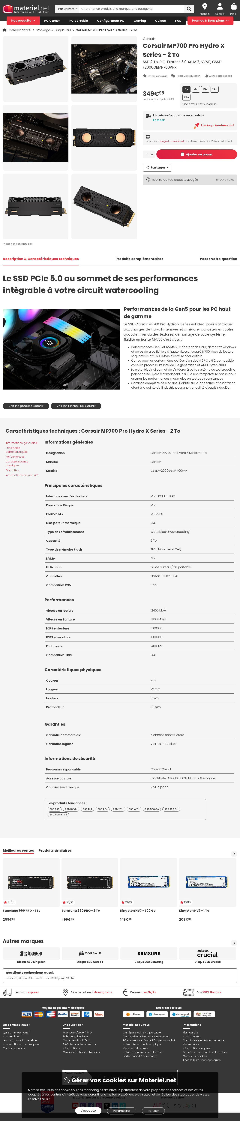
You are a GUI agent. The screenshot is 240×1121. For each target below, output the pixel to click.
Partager (158, 167)
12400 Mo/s (159, 610)
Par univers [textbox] (66, 9)
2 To (154, 540)
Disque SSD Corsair (90, 962)
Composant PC (20, 30)
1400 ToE (157, 646)
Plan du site (190, 1032)
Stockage (43, 30)
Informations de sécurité (22, 475)
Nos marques (192, 1036)
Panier (233, 13)
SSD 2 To (118, 809)
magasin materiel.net (172, 141)
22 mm (155, 689)
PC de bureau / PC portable (171, 567)
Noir (153, 680)
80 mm (156, 707)
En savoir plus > (39, 1099)
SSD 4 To (134, 809)
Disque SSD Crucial (208, 962)
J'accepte (88, 1110)
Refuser (153, 1111)
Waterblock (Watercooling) (170, 532)
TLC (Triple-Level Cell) (166, 549)
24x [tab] (186, 97)
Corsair (149, 38)
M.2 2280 (157, 514)
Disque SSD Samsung (149, 962)
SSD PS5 (54, 809)
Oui (153, 523)
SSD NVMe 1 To (58, 814)
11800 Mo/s (158, 619)
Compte (220, 13)
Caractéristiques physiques (17, 463)
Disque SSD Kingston (31, 962)
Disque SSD (63, 30)
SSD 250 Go (171, 809)
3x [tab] (186, 89)
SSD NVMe (71, 809)
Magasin (205, 13)
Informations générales (21, 443)
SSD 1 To (102, 809)
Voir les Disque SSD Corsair (76, 406)
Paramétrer (121, 1111)
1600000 (157, 637)
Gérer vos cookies (195, 1056)
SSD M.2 (87, 809)
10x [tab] (205, 89)
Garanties (12, 470)
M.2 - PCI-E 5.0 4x (163, 496)
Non (153, 585)
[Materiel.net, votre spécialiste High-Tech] (26, 9)
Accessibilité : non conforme (202, 1060)
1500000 (157, 628)
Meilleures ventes (18, 850)
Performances (15, 457)
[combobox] (67, 9)
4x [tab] (196, 89)
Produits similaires (55, 850)
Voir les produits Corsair (26, 406)
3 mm (155, 698)
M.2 (153, 505)
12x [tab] (214, 89)
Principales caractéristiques (17, 450)
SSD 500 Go (152, 809)
